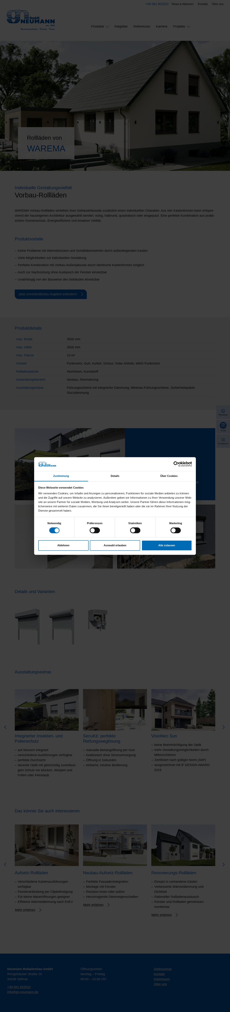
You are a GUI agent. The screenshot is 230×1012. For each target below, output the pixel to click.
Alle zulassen (166, 545)
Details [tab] (115, 475)
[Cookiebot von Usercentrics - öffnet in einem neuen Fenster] (176, 464)
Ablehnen (63, 545)
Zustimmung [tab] (61, 475)
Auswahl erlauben (115, 545)
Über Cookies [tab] (169, 475)
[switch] (95, 530)
